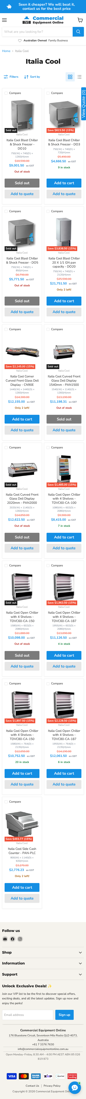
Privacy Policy (52, 1086)
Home (6, 51)
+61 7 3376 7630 (43, 1044)
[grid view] (70, 76)
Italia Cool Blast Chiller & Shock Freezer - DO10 (22, 144)
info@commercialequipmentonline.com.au (43, 1049)
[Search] (78, 32)
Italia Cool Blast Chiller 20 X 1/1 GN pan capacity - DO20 (64, 262)
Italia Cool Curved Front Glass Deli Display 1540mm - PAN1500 (64, 380)
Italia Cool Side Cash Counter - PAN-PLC (22, 851)
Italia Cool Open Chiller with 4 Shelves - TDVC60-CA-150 (22, 616)
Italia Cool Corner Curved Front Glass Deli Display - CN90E (22, 380)
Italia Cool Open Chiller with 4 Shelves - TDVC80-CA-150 (22, 735)
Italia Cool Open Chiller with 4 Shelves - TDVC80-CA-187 (64, 735)
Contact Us (32, 1086)
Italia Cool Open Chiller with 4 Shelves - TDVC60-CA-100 (64, 498)
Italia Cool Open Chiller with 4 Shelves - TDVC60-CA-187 (64, 616)
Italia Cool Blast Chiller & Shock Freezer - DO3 (64, 142)
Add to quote (22, 193)
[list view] (79, 76)
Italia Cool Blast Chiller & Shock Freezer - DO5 (22, 260)
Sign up (64, 1015)
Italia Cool (22, 134)
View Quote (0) (83, 104)
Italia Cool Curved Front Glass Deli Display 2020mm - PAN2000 (22, 498)
